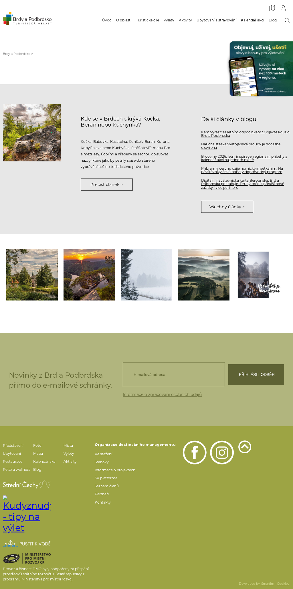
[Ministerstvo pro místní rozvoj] (27, 558)
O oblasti (123, 20)
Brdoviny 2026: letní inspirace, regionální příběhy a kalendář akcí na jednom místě (244, 158)
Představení (13, 445)
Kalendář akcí (252, 20)
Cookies (283, 584)
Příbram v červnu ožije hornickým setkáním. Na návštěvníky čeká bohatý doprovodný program (242, 170)
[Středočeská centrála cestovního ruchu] (27, 484)
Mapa (38, 453)
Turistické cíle (147, 20)
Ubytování (12, 453)
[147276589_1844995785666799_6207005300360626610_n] (146, 274)
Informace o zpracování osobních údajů (162, 394)
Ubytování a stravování (216, 20)
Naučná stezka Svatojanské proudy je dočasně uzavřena (240, 146)
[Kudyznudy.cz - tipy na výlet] (27, 514)
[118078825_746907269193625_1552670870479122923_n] (89, 274)
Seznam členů (107, 486)
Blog (273, 20)
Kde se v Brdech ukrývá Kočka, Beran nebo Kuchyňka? (120, 122)
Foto (37, 445)
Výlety (169, 20)
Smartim (267, 584)
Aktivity (185, 20)
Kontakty (103, 502)
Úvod (107, 20)
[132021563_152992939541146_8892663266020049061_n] (261, 274)
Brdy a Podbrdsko (16, 54)
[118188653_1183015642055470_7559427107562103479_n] (32, 274)
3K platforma (106, 478)
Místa (68, 445)
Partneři (102, 494)
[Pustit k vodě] (27, 543)
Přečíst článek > (106, 184)
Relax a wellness (16, 469)
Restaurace (12, 461)
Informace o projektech (115, 470)
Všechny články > (227, 206)
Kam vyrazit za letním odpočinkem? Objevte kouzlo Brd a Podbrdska (245, 134)
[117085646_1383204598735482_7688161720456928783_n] (203, 274)
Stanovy (102, 462)
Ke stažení (103, 454)
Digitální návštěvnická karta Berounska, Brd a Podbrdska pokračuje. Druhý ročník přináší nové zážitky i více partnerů (242, 183)
